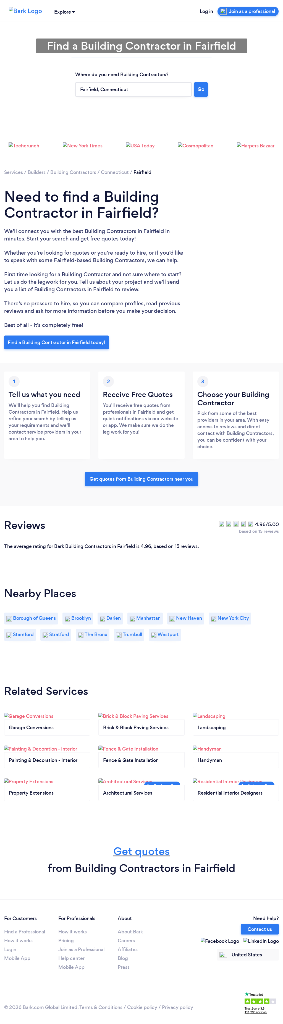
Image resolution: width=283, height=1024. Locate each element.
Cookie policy (142, 1007)
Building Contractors (73, 172)
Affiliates (128, 949)
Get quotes (141, 851)
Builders (37, 172)
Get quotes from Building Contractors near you (141, 479)
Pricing (66, 940)
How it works (18, 940)
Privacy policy (177, 1007)
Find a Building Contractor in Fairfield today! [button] (56, 342)
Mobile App (17, 958)
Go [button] (201, 89)
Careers (126, 940)
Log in (206, 11)
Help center (71, 958)
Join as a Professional (81, 949)
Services (13, 172)
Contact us (260, 929)
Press (124, 967)
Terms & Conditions (100, 1007)
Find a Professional (24, 931)
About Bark (130, 931)
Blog (123, 958)
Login (10, 949)
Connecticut (115, 172)
